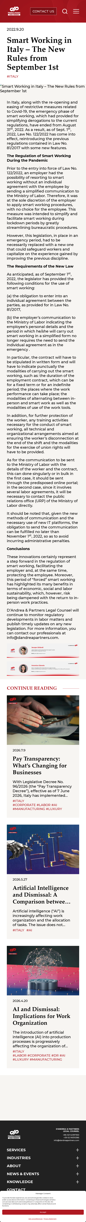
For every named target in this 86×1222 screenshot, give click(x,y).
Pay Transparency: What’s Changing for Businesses (40, 766)
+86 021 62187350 (71, 1135)
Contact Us (43, 11)
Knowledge (20, 1182)
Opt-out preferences (35, 1219)
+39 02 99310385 (71, 1137)
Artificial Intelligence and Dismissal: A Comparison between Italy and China (41, 895)
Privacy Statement (50, 1219)
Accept (43, 1212)
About (14, 1166)
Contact (16, 1190)
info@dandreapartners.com (66, 1140)
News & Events (23, 1174)
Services (16, 1150)
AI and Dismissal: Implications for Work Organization (41, 1016)
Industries (19, 1158)
